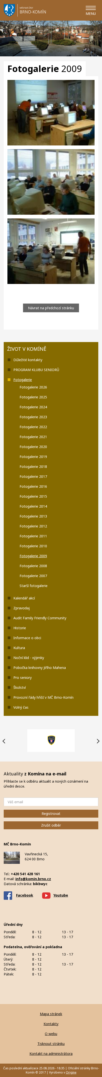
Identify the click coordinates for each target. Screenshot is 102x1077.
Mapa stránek (51, 1013)
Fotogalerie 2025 (33, 397)
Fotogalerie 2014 (33, 506)
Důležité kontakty (27, 359)
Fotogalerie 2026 (33, 387)
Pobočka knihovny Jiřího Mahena (39, 667)
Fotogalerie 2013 (33, 516)
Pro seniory (22, 677)
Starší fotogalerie (34, 585)
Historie (19, 627)
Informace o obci (27, 637)
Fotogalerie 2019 (33, 456)
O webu (51, 1033)
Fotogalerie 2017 (33, 476)
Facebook (24, 895)
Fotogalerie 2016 (33, 486)
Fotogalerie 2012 (33, 526)
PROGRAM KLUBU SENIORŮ (36, 369)
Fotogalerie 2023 (33, 417)
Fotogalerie (22, 379)
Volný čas (20, 707)
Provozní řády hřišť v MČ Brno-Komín (43, 697)
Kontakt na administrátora (51, 1053)
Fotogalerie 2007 (33, 575)
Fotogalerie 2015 (33, 496)
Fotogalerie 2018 (33, 466)
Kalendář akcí (24, 598)
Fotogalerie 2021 (33, 436)
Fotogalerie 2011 (33, 536)
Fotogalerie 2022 (33, 426)
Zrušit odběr (51, 825)
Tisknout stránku (51, 1043)
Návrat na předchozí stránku (51, 308)
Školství (19, 687)
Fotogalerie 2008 (33, 565)
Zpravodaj (21, 608)
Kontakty (51, 1023)
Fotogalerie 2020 (33, 446)
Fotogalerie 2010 (33, 546)
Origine (71, 1072)
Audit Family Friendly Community (39, 618)
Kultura (19, 647)
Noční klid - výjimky (28, 657)
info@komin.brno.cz (33, 878)
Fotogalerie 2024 (33, 407)
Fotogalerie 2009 (33, 556)
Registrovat (51, 813)
